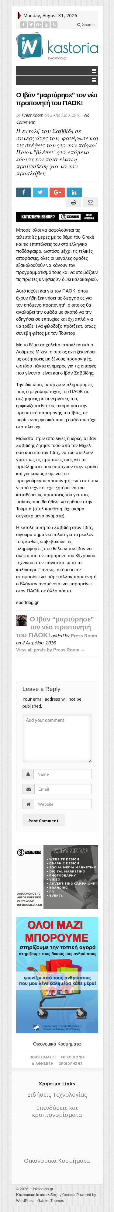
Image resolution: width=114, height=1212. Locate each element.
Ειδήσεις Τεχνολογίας (57, 1094)
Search (88, 24)
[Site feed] (54, 24)
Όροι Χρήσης (70, 1063)
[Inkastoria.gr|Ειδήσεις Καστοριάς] (57, 46)
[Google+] (39, 24)
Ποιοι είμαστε (42, 1057)
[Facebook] (23, 24)
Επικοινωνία (73, 1057)
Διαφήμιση (43, 1063)
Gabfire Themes (50, 1201)
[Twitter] (31, 24)
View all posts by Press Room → (50, 649)
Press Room (32, 115)
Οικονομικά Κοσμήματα (57, 1043)
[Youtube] (46, 24)
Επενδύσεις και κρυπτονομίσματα (57, 1111)
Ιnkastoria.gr (41, 1189)
